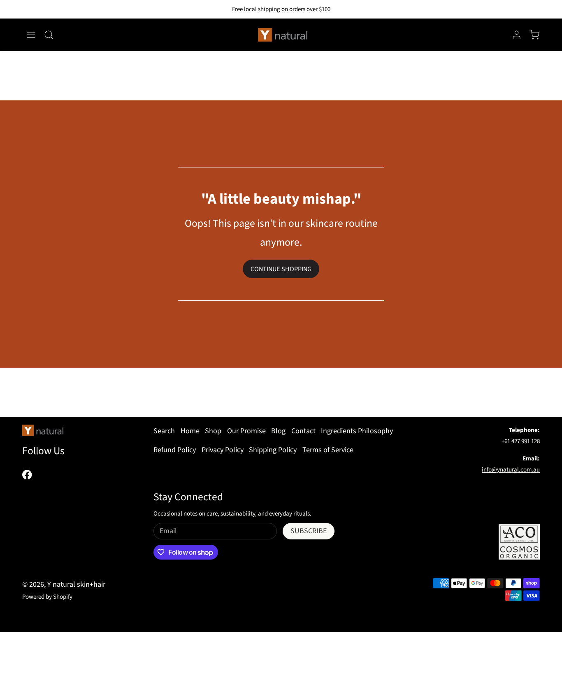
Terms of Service (327, 450)
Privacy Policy (223, 450)
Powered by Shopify (47, 596)
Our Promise (246, 431)
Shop (213, 431)
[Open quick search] (49, 35)
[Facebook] (27, 474)
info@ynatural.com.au (511, 469)
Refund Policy (174, 450)
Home (190, 431)
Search (164, 431)
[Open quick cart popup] (534, 35)
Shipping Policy (273, 450)
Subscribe (308, 531)
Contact (303, 431)
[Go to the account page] (516, 35)
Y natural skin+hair (76, 584)
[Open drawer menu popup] (31, 35)
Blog (278, 431)
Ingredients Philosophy (357, 431)
